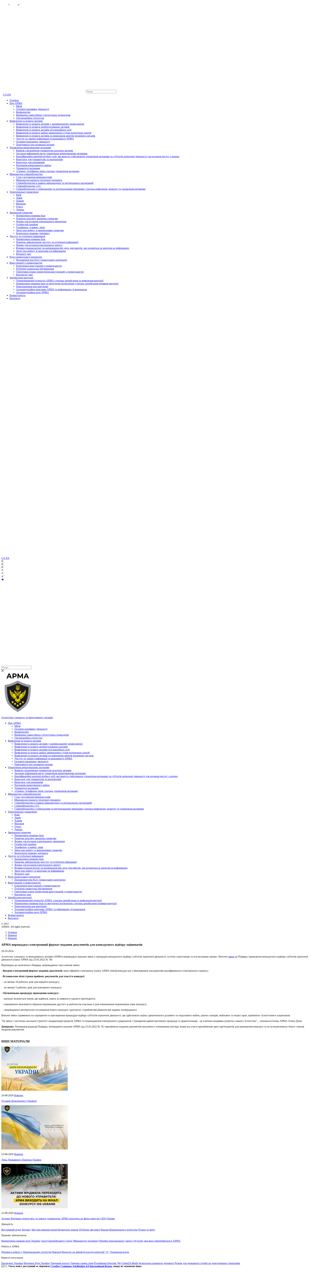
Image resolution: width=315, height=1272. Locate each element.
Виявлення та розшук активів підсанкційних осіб (43, 129)
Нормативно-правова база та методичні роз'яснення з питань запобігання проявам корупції (67, 283)
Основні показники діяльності (33, 141)
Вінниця (21, 203)
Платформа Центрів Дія (107, 1263)
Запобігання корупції (21, 277)
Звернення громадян (21, 212)
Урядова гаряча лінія (81, 1263)
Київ (18, 194)
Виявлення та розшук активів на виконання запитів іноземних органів (55, 135)
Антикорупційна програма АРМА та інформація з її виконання (51, 289)
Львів (19, 197)
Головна (14, 100)
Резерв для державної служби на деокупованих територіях (207, 1263)
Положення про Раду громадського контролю (41, 260)
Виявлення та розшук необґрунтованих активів (42, 126)
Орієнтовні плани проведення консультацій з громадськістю (50, 271)
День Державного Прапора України (21, 1159)
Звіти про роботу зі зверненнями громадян (40, 230)
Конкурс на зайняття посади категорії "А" (85, 1252)
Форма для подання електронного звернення (41, 221)
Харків (20, 200)
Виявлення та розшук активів (26, 121)
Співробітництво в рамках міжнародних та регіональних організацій (54, 183)
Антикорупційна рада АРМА (32, 292)
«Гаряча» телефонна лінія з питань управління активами (47, 171)
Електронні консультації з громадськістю (39, 265)
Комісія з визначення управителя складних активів (44, 150)
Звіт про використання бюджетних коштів (54, 1229)
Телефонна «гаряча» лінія (30, 227)
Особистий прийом (27, 224)
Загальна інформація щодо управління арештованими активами (51, 153)
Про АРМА (16, 103)
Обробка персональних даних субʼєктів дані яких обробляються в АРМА (139, 1240)
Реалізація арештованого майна (33, 165)
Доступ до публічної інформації (27, 236)
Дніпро (20, 209)
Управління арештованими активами (30, 147)
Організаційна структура (30, 118)
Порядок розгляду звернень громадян (37, 218)
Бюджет (26, 1229)
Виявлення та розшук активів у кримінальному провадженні (50, 124)
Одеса (19, 206)
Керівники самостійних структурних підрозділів (43, 115)
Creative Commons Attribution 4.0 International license (81, 1266)
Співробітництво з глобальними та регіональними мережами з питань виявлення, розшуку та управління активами (81, 189)
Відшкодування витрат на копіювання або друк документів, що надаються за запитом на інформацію (72, 248)
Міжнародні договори (85, 1240)
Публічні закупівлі (89, 1229)
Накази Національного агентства (119, 1229)
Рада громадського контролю (26, 257)
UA (5, 94)
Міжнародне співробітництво (26, 174)
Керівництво (23, 112)
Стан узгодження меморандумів (34, 177)
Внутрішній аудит (11, 1229)
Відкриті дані (23, 254)
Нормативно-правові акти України (20, 1240)
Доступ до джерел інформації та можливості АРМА (45, 138)
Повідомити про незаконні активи (35, 144)
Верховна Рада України (37, 1263)
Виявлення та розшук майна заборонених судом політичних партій (53, 132)
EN (9, 94)
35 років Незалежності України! (19, 1101)
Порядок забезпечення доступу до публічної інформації (47, 242)
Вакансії (57, 1252)
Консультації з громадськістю (26, 262)
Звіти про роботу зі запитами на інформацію (41, 251)
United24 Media (129, 1263)
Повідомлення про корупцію (32, 286)
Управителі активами (28, 168)
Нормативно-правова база (30, 215)
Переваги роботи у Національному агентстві (26, 1252)
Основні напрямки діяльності (32, 109)
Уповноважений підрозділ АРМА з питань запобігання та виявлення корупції (59, 280)
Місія (19, 106)
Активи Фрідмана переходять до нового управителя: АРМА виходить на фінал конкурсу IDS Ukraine (58, 1218)
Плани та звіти (146, 1229)
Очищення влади (119, 1252)
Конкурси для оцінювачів (30, 162)
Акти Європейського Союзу (57, 1240)
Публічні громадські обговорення (35, 268)
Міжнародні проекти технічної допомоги (39, 180)
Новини (18, 1095)
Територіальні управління (24, 192)
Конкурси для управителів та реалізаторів (39, 159)
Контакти (15, 298)
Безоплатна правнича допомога (156, 1263)
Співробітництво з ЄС (28, 186)
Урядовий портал (60, 1263)
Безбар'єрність (17, 295)
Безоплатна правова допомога (33, 233)
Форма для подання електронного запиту (39, 245)
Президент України (12, 1263)
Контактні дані (24, 274)
